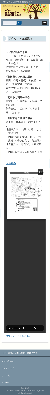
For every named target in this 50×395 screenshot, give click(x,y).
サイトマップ (7, 368)
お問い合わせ (7, 361)
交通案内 (11, 163)
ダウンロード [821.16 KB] (18, 336)
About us (5, 382)
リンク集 (5, 375)
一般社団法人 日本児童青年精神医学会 (16, 2)
